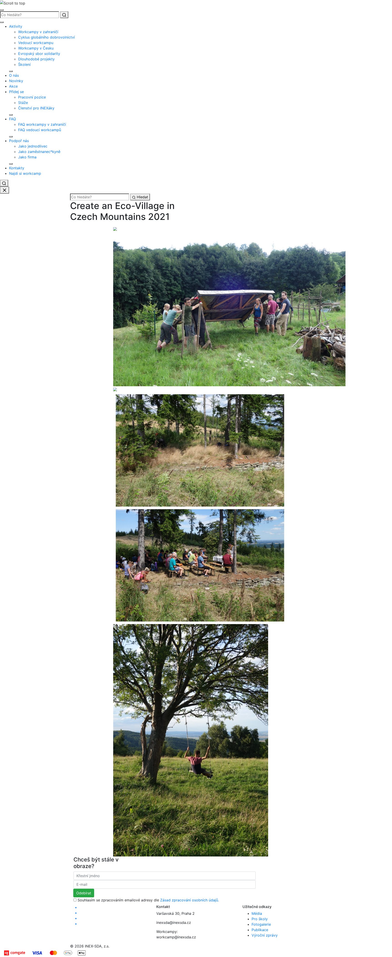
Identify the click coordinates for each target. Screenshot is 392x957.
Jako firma (27, 157)
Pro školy (260, 919)
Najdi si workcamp (25, 173)
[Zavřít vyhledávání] (4, 190)
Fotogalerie (261, 924)
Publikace (260, 929)
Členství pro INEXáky (36, 108)
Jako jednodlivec (32, 146)
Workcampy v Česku (36, 48)
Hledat (142, 197)
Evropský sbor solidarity (39, 53)
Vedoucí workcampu (35, 42)
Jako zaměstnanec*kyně (39, 151)
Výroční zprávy (265, 935)
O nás (14, 75)
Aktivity (15, 26)
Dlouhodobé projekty (36, 59)
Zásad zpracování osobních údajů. (189, 900)
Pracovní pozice (32, 97)
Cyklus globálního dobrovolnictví (46, 37)
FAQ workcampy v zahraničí (42, 124)
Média (257, 913)
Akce (13, 86)
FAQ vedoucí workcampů (39, 130)
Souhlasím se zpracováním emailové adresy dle (148, 900)
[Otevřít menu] (2, 10)
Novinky (16, 81)
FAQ (12, 119)
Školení (24, 64)
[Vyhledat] (64, 14)
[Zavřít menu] (2, 22)
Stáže (23, 102)
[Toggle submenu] (11, 71)
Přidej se (16, 91)
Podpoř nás (19, 140)
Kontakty (16, 168)
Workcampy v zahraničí (38, 32)
